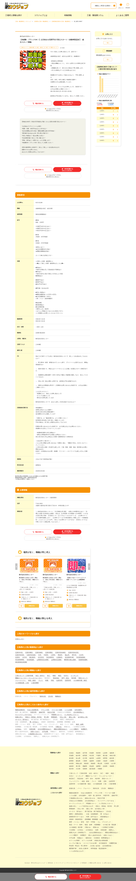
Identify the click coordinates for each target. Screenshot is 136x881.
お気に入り (121, 8)
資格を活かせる (90, 798)
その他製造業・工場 (22, 683)
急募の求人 (19, 717)
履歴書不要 (73, 848)
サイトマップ (59, 863)
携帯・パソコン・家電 (76, 822)
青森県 (78, 753)
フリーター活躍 (57, 710)
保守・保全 (65, 678)
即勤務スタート (57, 714)
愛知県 (78, 761)
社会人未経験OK (33, 710)
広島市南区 (39, 652)
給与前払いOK (83, 717)
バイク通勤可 (74, 729)
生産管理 (59, 680)
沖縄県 (100, 769)
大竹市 (24, 657)
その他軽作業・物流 (80, 680)
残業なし (112, 830)
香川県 (78, 766)
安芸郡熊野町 (20, 659)
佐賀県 (105, 766)
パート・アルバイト (84, 788)
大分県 (78, 769)
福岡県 (98, 766)
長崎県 (112, 766)
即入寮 (46, 717)
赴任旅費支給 (107, 846)
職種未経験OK (20, 710)
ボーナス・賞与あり (22, 719)
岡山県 (100, 763)
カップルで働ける (75, 843)
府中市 (74, 655)
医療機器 (97, 824)
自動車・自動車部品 (75, 819)
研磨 (47, 680)
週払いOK (72, 717)
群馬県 (85, 755)
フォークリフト (20, 680)
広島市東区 (29, 652)
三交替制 (72, 830)
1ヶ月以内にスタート (71, 714)
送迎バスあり (35, 731)
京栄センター (19, 639)
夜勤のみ (96, 827)
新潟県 (71, 758)
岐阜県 (112, 758)
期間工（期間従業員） (76, 814)
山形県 (105, 753)
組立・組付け (40, 47)
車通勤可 (84, 729)
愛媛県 (85, 766)
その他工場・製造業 (109, 824)
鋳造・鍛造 (32, 680)
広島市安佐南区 (60, 652)
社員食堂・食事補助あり (102, 838)
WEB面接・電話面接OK (99, 848)
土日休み (18, 729)
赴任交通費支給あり (45, 729)
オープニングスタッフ (76, 803)
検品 (60, 675)
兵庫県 (112, 761)
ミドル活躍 (68, 710)
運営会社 (50, 863)
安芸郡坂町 (31, 659)
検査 (54, 675)
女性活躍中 (78, 710)
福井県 (91, 758)
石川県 (85, 758)
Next (89, 566)
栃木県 (78, 755)
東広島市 (32, 657)
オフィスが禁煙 (74, 840)
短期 (96, 830)
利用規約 (84, 863)
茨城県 (71, 755)
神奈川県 (113, 755)
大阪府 (105, 761)
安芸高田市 (50, 657)
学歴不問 (33, 712)
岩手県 (85, 753)
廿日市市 (41, 657)
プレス (40, 680)
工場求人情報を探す (13, 15)
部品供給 (56, 678)
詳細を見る (32, 605)
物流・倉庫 (80, 724)
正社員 (50, 696)
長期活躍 (32, 729)
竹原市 (46, 655)
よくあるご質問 (122, 15)
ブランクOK (45, 710)
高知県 (91, 766)
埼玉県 (91, 755)
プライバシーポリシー (72, 863)
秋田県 (98, 753)
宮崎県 (85, 769)
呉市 (40, 655)
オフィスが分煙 (87, 840)
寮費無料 (54, 717)
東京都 (105, 755)
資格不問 (42, 712)
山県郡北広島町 (56, 659)
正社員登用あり (78, 712)
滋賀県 (91, 761)
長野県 (105, 758)
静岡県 (71, 761)
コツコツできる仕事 (90, 843)
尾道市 (60, 655)
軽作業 (74, 678)
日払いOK (63, 717)
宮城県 (91, 753)
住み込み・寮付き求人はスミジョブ (35, 863)
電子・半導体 (90, 822)
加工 (47, 47)
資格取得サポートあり (76, 816)
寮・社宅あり (34, 722)
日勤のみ (59, 727)
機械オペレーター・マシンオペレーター (28, 678)
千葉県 (98, 755)
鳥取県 (86, 763)
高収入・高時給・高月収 (33, 717)
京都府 (98, 761)
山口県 (113, 763)
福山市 (67, 655)
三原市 (53, 655)
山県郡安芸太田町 (43, 659)
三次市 (81, 655)
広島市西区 (49, 652)
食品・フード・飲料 (75, 824)
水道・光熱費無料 (92, 814)
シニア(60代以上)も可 (86, 806)
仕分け (66, 675)
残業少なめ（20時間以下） (78, 832)
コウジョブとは (40, 15)
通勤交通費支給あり (60, 729)
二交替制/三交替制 (107, 827)
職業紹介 (58, 696)
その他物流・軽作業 (75, 827)
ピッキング (75, 675)
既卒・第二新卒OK (95, 795)
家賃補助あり (104, 816)
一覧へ (108, 43)
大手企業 (45, 731)
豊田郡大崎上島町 (70, 659)
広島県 (106, 763)
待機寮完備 (113, 843)
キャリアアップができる (23, 714)
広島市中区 (19, 652)
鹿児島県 (92, 769)
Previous (16, 566)
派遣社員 (72, 788)
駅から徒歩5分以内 (95, 835)
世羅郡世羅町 (83, 659)
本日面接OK (103, 843)
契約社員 (43, 696)
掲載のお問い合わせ (95, 863)
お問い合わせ (107, 863)
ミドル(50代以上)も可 (76, 851)
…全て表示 (62, 47)
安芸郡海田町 (81, 657)
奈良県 (71, 763)
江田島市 (59, 657)
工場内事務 (35, 683)
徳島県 (71, 766)
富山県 (78, 758)
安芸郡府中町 (69, 657)
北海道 (71, 753)
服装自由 (88, 838)
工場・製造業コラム (95, 15)
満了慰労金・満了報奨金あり (94, 811)
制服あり (80, 838)
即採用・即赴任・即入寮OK (78, 846)
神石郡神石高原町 (21, 662)
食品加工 (72, 778)
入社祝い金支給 (95, 846)
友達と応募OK (83, 848)
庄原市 (17, 657)
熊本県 (71, 769)
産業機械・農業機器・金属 (94, 819)
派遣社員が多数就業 (101, 840)
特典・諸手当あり (92, 816)
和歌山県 (79, 763)
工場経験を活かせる (35, 734)
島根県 (93, 763)
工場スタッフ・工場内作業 (27, 47)
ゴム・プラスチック (104, 822)
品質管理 (68, 680)
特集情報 (68, 15)
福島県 (112, 753)
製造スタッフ (54, 47)
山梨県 (98, 758)
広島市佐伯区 (31, 655)
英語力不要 (51, 712)
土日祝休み (89, 830)
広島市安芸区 (20, 655)
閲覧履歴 (128, 7)
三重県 (85, 761)
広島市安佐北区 (73, 652)
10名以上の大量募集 (76, 801)
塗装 (52, 680)
